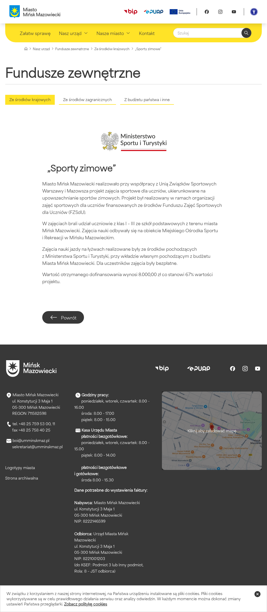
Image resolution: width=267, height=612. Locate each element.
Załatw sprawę (35, 33)
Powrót (68, 317)
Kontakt (147, 33)
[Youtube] (234, 11)
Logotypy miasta (20, 467)
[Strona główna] (26, 48)
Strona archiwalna (21, 478)
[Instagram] (220, 11)
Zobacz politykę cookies (85, 604)
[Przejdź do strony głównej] (31, 368)
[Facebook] (206, 11)
